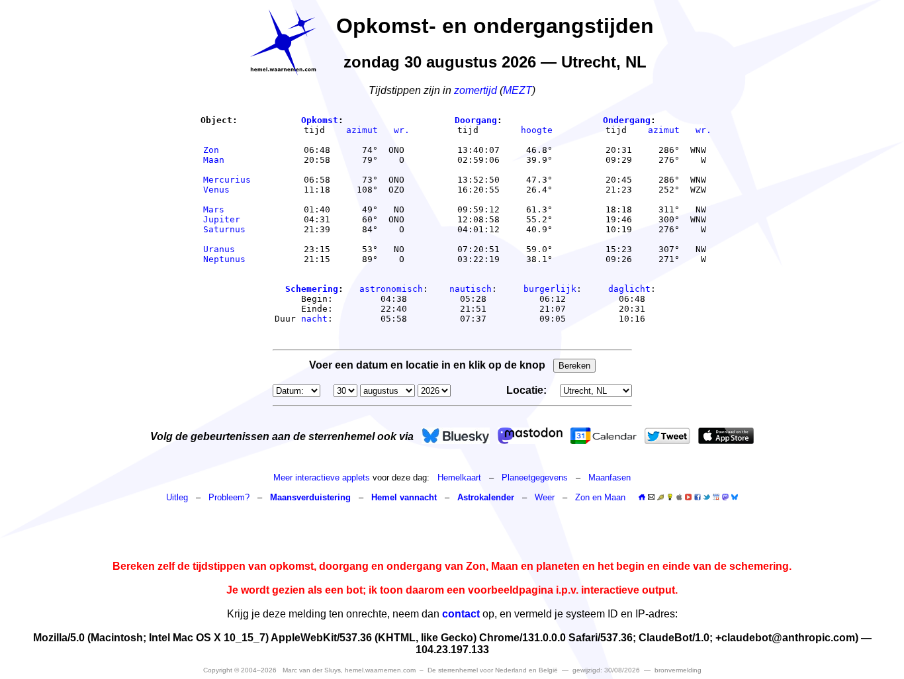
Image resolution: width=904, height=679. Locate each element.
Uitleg (177, 497)
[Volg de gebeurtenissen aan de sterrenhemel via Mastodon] (530, 436)
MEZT (517, 90)
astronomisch (391, 289)
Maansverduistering (310, 497)
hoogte (537, 130)
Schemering (311, 289)
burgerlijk (549, 289)
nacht (314, 319)
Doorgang (476, 120)
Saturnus (227, 229)
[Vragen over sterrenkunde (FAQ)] (669, 497)
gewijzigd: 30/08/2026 (606, 670)
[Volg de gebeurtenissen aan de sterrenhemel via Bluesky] (456, 436)
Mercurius (227, 180)
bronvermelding (678, 670)
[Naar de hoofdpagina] (642, 497)
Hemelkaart (459, 477)
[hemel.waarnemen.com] (283, 42)
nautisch (470, 289)
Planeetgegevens (535, 477)
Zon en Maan (600, 497)
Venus (227, 190)
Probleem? (228, 497)
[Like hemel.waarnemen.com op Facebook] (697, 497)
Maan (227, 160)
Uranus (227, 249)
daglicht (629, 289)
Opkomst (319, 120)
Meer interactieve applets (321, 477)
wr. (402, 130)
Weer (545, 497)
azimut (362, 130)
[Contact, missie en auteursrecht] (651, 497)
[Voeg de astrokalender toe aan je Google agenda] (716, 497)
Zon (227, 150)
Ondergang (627, 120)
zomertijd (475, 90)
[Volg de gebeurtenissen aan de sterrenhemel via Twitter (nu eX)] (667, 436)
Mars (227, 209)
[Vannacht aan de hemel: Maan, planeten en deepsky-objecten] (660, 497)
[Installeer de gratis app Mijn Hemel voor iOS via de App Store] (726, 436)
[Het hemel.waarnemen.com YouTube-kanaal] (688, 497)
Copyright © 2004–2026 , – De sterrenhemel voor (380, 670)
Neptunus (227, 259)
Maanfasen (609, 477)
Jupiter (227, 219)
